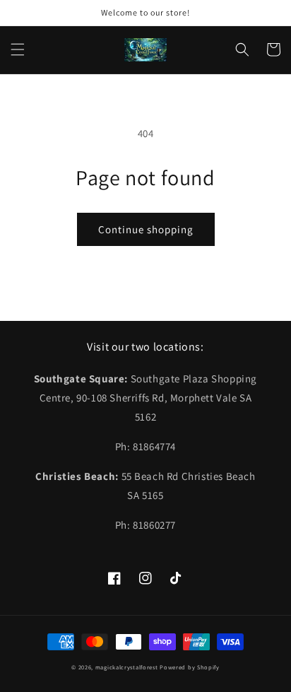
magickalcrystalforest (126, 667)
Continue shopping (146, 229)
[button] (17, 49)
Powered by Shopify (190, 667)
